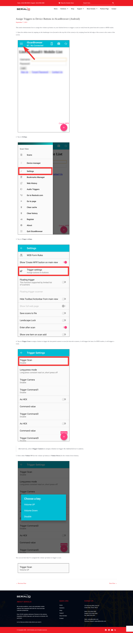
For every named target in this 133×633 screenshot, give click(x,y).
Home (55, 8)
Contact (114, 8)
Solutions (63, 8)
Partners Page (104, 8)
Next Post (113, 583)
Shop (72, 8)
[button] (64, 8)
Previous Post (21, 583)
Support (79, 8)
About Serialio (91, 8)
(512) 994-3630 (25, 3)
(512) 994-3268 (40, 3)
